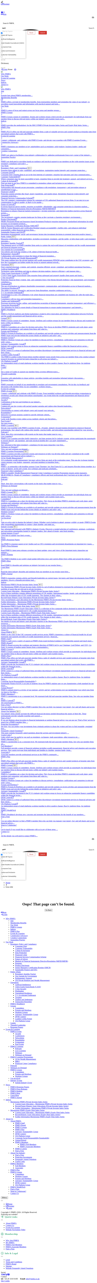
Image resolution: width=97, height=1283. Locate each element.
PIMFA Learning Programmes (21, 1057)
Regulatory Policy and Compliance (23, 944)
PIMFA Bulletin (16, 1091)
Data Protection (21, 953)
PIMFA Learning (16, 1046)
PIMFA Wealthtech (17, 1004)
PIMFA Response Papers (19, 1087)
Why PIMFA (6, 74)
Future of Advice (21, 959)
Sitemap (9, 1266)
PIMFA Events (16, 1032)
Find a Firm (19, 1151)
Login (5, 69)
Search (42, 33)
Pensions (18, 963)
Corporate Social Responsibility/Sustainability (32, 1138)
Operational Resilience (23, 993)
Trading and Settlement (23, 1000)
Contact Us (14, 1193)
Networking (19, 1038)
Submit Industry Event (23, 1083)
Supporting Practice (17, 940)
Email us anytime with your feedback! (32, 1214)
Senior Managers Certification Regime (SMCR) (33, 968)
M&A (17, 1061)
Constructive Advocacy (19, 936)
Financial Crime (21, 955)
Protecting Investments (23, 1157)
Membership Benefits (18, 923)
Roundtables (19, 1040)
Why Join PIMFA (12, 1240)
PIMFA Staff (20, 1123)
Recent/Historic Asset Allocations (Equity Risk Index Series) (37, 1115)
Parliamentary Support (23, 978)
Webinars (18, 1053)
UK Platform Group (22, 1021)
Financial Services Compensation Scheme (30, 957)
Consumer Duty (21, 946)
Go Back (49, 910)
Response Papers (16, 1027)
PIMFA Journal (16, 1098)
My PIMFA (10, 1243)
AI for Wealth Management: (25, 1059)
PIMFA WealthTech (17, 1187)
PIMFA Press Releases (18, 1089)
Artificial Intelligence (23, 985)
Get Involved (15, 1078)
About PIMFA (15, 1121)
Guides (13, 1023)
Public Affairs (15, 972)
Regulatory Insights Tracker (25, 974)
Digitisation (19, 991)
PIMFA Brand (11, 1264)
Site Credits (5, 1281)
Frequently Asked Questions (25, 1159)
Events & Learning (8, 78)
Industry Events (16, 1081)
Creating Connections (18, 938)
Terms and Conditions (14, 1262)
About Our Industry (17, 1153)
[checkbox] (13, 34)
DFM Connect (20, 1017)
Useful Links (20, 1161)
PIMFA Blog (15, 1093)
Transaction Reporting (23, 1002)
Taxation (18, 997)
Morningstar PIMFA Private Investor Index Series (28, 1102)
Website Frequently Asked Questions (19, 1268)
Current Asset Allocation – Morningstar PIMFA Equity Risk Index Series (42, 1112)
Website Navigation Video (15, 1230)
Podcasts (18, 1049)
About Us (4, 85)
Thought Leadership (18, 1025)
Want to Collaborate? (18, 1191)
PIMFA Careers (21, 1149)
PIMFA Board (20, 1125)
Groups (13, 1006)
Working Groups (21, 1012)
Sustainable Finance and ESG (26, 970)
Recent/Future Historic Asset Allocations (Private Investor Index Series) (41, 1106)
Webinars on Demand (23, 1055)
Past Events (19, 1044)
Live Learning (20, 1051)
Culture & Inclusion (22, 951)
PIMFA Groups (16, 927)
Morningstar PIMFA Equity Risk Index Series (27, 1110)
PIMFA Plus (15, 931)
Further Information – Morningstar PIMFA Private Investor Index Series (42, 1108)
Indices (3, 82)
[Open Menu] (2, 1200)
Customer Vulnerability (24, 948)
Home (8, 883)
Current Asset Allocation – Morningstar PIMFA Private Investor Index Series (43, 1104)
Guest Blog (14, 1095)
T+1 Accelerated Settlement (25, 995)
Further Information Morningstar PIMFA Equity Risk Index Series (39, 1117)
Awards (18, 1034)
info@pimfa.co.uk (33, 1279)
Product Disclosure (22, 965)
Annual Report (20, 1140)
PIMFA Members (21, 1142)
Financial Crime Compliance (26, 1063)
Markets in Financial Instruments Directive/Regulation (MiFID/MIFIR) (41, 961)
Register (6, 4)
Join (4, 14)
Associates (19, 1168)
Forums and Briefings (23, 1010)
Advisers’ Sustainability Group (26, 1014)
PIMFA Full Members (28, 1144)
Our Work (5, 76)
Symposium (19, 1042)
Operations (14, 983)
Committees (19, 1008)
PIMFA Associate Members (30, 1147)
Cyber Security (20, 989)
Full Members (20, 1166)
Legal (8, 1260)
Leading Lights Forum (23, 1019)
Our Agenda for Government (26, 976)
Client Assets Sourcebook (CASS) (28, 987)
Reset (31, 33)
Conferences (19, 1036)
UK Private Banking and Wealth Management (32, 980)
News (3, 80)
